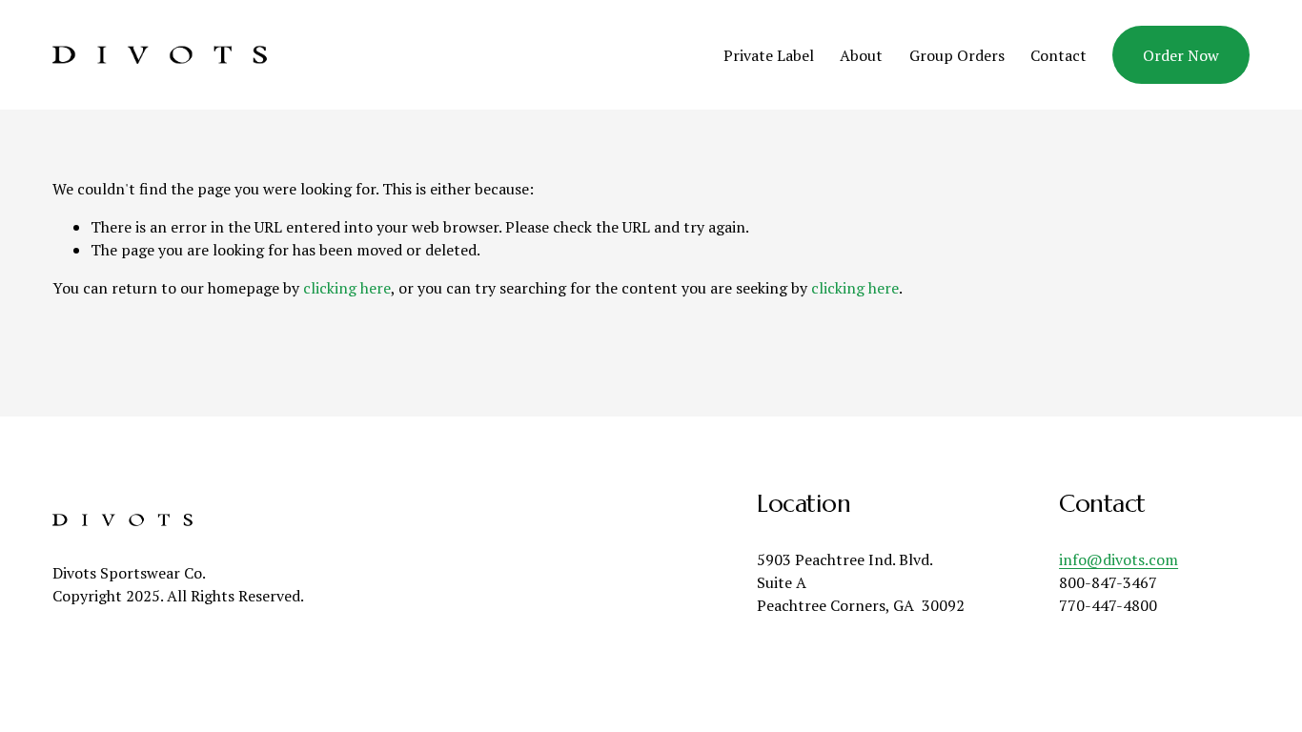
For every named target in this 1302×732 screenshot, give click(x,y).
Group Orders (957, 55)
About (861, 55)
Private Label (768, 55)
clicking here (347, 287)
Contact (1058, 55)
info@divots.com (1118, 559)
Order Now (1181, 55)
